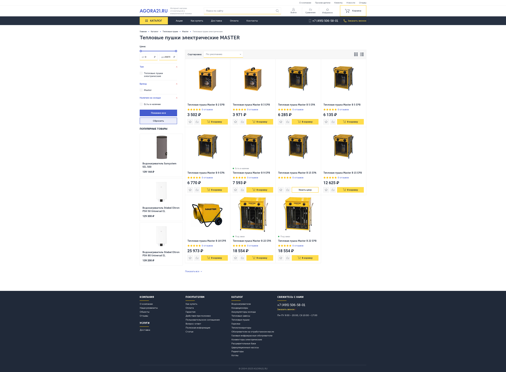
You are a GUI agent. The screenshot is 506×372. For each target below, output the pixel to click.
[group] (353, 10)
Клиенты (338, 2)
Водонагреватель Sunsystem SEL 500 (159, 165)
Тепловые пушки (240, 319)
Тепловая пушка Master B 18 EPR (206, 240)
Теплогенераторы (241, 327)
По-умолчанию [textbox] (214, 54)
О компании (305, 2)
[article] (207, 93)
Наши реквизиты (149, 308)
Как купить (197, 20)
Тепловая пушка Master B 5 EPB (342, 104)
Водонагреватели (241, 304)
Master (148, 90)
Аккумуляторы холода (243, 312)
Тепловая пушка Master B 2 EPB (206, 104)
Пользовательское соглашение (203, 319)
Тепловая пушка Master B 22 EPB (297, 240)
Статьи (189, 331)
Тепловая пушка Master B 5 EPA (296, 104)
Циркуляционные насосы (245, 347)
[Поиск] (278, 11)
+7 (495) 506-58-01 (325, 21)
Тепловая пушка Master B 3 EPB (251, 104)
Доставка (216, 20)
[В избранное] (190, 122)
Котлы (234, 355)
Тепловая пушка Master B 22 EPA (252, 240)
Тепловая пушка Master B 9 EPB (251, 172)
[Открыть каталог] (146, 21)
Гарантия (190, 312)
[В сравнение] (197, 122)
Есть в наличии (152, 104)
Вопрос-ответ (193, 323)
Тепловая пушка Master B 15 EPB (342, 172)
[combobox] (223, 54)
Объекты (144, 312)
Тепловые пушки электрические (153, 75)
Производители (322, 2)
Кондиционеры (239, 308)
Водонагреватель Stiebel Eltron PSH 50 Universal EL (160, 209)
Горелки (235, 323)
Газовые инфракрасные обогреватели (251, 335)
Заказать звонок (286, 309)
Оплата (234, 20)
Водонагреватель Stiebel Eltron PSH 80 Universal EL (160, 254)
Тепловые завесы (240, 315)
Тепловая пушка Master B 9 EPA (206, 172)
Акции (179, 20)
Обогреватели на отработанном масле (252, 331)
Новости (350, 2)
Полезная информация (198, 327)
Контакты (252, 20)
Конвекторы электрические (246, 339)
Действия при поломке (198, 315)
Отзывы (362, 2)
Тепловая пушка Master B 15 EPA (297, 172)
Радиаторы (237, 351)
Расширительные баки (243, 343)
